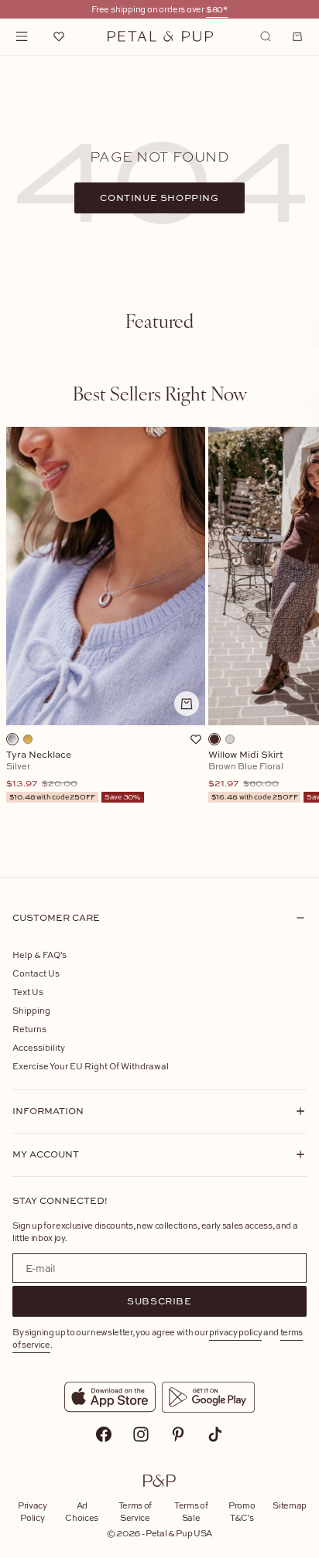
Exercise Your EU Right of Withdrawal (90, 1066)
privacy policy (235, 1332)
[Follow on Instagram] (141, 1434)
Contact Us (36, 973)
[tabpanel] (159, 639)
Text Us (27, 991)
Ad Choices (81, 1511)
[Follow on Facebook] (103, 1434)
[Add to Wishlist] (196, 739)
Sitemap (290, 1505)
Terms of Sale (191, 1511)
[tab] (159, 320)
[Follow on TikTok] (215, 1434)
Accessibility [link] (38, 1047)
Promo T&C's (241, 1511)
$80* (217, 9)
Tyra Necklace (73, 776)
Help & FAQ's (39, 954)
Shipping (31, 1010)
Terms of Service (135, 1511)
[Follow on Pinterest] (178, 1434)
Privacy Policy (32, 1511)
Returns (29, 1029)
